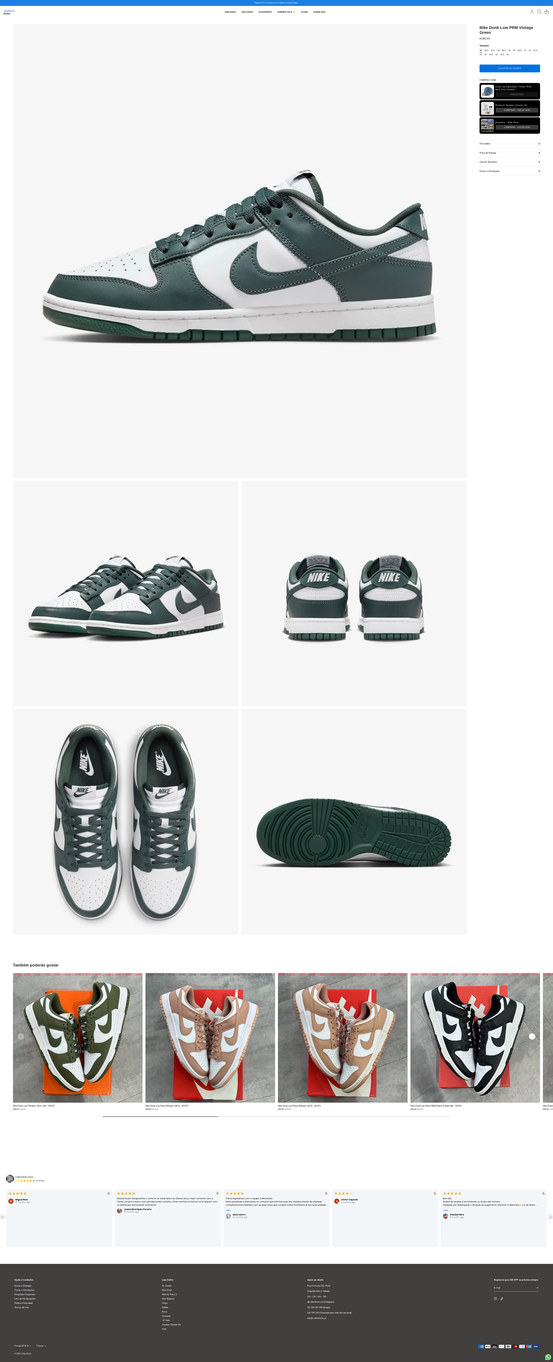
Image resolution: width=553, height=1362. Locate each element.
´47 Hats (166, 1320)
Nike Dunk (167, 1290)
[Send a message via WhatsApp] (548, 1357)
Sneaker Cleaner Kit (171, 1324)
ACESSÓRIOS (265, 12)
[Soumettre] (537, 1287)
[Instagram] (495, 1298)
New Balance (168, 1298)
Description (485, 143)
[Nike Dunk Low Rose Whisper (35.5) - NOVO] (343, 1038)
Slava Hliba (347, 1203)
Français (40, 1346)
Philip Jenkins (131, 1206)
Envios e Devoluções (490, 171)
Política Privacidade (23, 1303)
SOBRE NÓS (319, 12)
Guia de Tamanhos (488, 162)
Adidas (165, 1307)
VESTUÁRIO (247, 12)
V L (234, 1237)
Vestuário (166, 1316)
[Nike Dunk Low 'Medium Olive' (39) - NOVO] (78, 1038)
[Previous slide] (2, 1217)
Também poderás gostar (36, 965)
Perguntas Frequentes (24, 1294)
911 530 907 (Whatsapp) (318, 1307)
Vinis (164, 1329)
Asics (164, 1311)
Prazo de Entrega (488, 153)
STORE (304, 12)
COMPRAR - (517, 110)
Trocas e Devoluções (24, 1290)
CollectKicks (26, 1353)
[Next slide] (550, 1217)
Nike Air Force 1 (169, 1294)
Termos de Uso (21, 1307)
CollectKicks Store (24, 1177)
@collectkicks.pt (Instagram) (320, 1302)
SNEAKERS (230, 12)
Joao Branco (22, 1206)
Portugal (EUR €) (21, 1346)
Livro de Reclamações (25, 1298)
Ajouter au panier (510, 68)
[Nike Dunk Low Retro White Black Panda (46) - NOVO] (475, 1038)
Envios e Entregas (23, 1285)
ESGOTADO (517, 94)
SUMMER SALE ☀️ (286, 12)
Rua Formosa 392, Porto (318, 1285)
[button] (21, 1036)
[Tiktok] (501, 1298)
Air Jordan (167, 1285)
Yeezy (165, 1303)
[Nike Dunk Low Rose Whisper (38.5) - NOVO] (210, 1038)
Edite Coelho (457, 1206)
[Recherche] (539, 12)
